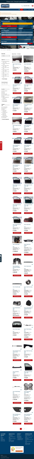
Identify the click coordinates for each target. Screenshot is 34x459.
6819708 (28, 396)
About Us (2, 437)
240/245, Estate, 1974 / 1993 (6, 64)
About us (25, 9)
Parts (21, 9)
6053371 (30, 417)
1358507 (31, 248)
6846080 (25, 248)
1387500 (28, 333)
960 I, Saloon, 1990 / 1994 (6, 77)
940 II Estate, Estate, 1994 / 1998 (6, 70)
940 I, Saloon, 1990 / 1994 (6, 68)
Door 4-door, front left (6, 95)
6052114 (18, 417)
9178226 (14, 312)
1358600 (30, 247)
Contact (29, 9)
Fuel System (4, 117)
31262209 (30, 290)
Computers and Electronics (5, 113)
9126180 (30, 269)
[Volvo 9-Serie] (17, 59)
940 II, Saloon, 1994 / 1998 (6, 72)
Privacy (2, 455)
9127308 (30, 332)
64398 (18, 247)
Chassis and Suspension (4, 111)
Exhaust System (5, 116)
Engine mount (5, 99)
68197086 (25, 396)
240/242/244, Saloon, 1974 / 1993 (6, 62)
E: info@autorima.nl (19, 439)
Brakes (4, 109)
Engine (4, 96)
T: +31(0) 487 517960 (20, 438)
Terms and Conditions (4, 456)
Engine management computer (6, 98)
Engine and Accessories (4, 115)
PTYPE (30, 67)
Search (10, 26)
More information (17, 73)
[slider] (2, 85)
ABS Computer (5, 90)
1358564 (28, 248)
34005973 (25, 333)
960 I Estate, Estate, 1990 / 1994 (6, 74)
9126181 (18, 290)
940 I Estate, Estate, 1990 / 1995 (6, 66)
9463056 (18, 354)
